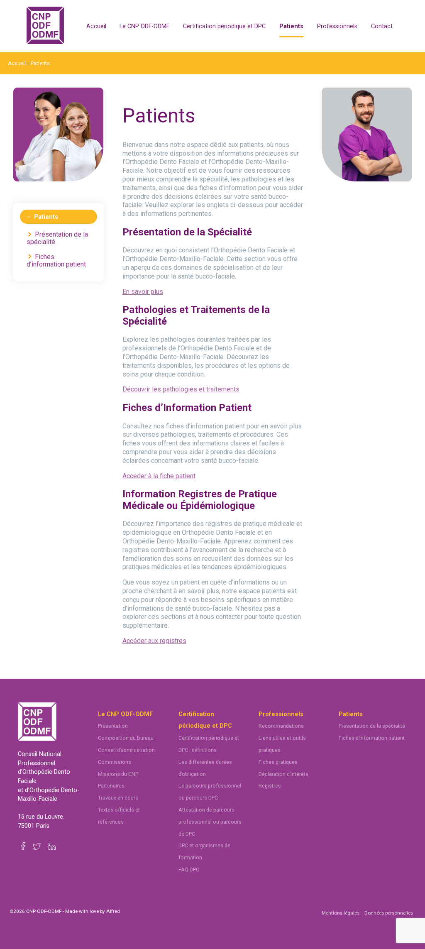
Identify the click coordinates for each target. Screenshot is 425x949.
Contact (382, 26)
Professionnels (337, 26)
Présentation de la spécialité (57, 238)
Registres (270, 786)
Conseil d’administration (126, 750)
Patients (291, 26)
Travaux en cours (118, 798)
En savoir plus (142, 292)
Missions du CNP (118, 774)
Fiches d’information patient (56, 260)
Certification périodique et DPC (224, 26)
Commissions (114, 762)
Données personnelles (388, 913)
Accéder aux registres (154, 641)
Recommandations (281, 726)
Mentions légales (340, 913)
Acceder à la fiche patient (158, 476)
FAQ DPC (188, 869)
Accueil (96, 26)
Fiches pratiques (278, 762)
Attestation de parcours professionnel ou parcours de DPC (210, 822)
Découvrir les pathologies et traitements (180, 389)
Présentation (113, 726)
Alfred (113, 911)
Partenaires (111, 786)
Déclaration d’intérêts (283, 774)
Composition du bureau (126, 738)
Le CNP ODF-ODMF (144, 26)
